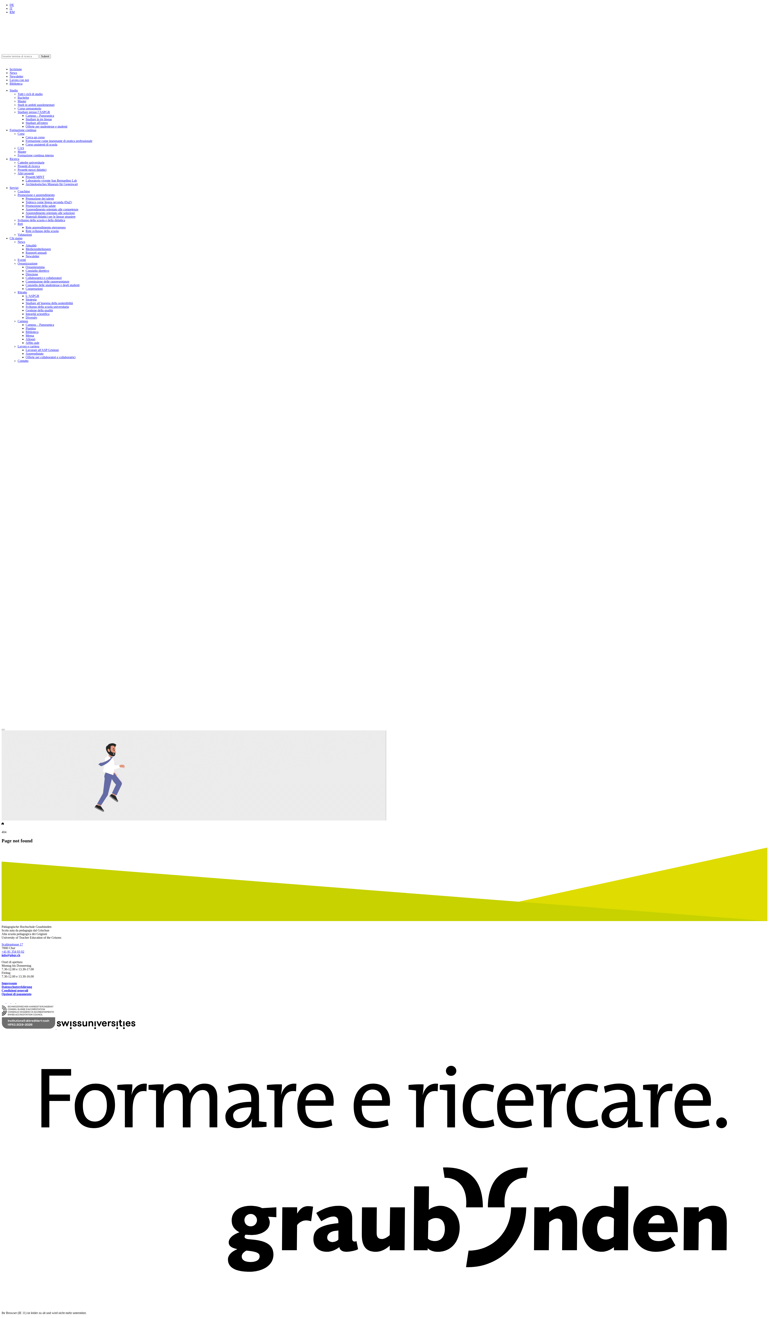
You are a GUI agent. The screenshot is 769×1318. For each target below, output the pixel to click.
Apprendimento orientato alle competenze (52, 209)
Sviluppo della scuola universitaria (47, 306)
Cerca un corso (35, 137)
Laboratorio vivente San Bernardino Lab (51, 180)
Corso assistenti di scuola (41, 144)
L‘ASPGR (32, 296)
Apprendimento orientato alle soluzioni (50, 213)
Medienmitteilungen (38, 249)
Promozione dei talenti (40, 198)
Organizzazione (27, 263)
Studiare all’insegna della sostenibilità (49, 303)
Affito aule (32, 342)
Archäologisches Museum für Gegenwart (52, 184)
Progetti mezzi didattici (32, 169)
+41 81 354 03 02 (13, 951)
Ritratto (22, 292)
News (13, 73)
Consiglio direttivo (37, 270)
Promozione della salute (41, 205)
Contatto (23, 360)
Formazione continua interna (36, 155)
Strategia (31, 299)
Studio (14, 90)
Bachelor (23, 97)
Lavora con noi (19, 80)
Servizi (14, 187)
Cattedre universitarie (31, 162)
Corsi (21, 133)
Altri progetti (26, 173)
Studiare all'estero (37, 123)
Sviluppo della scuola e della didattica (41, 220)
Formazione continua (23, 130)
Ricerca (14, 159)
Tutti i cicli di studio (30, 94)
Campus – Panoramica (40, 115)
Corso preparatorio (29, 108)
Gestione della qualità (39, 310)
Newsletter (16, 76)
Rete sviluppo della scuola (42, 231)
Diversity (31, 317)
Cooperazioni (34, 288)
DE (12, 5)
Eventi (22, 260)
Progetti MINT (35, 177)
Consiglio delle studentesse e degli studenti (53, 285)
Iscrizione (16, 69)
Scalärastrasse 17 (12, 944)
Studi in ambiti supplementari (36, 105)
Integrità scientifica (37, 314)
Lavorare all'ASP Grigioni (42, 350)
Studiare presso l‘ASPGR (34, 112)
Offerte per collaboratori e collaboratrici (50, 357)
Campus (23, 321)
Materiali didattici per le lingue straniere (50, 216)
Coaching (24, 191)
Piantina (31, 328)
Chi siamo (16, 238)
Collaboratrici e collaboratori (44, 278)
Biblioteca (16, 83)
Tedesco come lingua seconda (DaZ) (49, 202)
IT (11, 8)
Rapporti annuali (36, 252)
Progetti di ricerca (29, 166)
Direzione (32, 274)
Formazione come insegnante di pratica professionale (59, 141)
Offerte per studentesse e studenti (46, 126)
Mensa (30, 335)
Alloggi (30, 339)
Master (22, 101)
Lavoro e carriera (28, 346)
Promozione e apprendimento (36, 195)
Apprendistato (34, 353)
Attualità (31, 245)
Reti (20, 224)
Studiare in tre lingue (39, 119)
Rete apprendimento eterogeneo (46, 227)
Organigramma (35, 267)
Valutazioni (25, 234)
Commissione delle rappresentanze (47, 281)
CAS (21, 148)
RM (12, 12)
